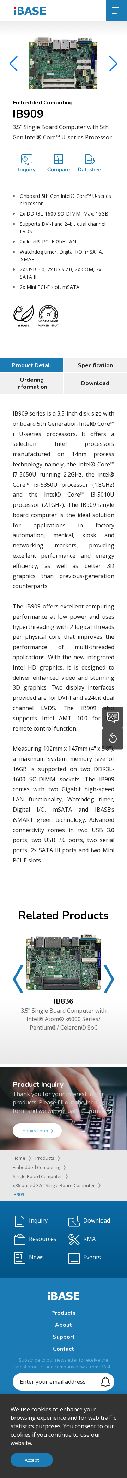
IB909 (18, 1194)
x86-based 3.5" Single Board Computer (54, 1185)
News (36, 1257)
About (63, 1325)
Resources (42, 1239)
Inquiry (38, 1220)
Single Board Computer (37, 1176)
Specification (95, 365)
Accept (32, 1460)
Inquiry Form (35, 1130)
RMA (89, 1239)
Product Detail (32, 365)
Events (92, 1257)
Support (64, 1337)
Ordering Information (31, 383)
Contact (63, 1349)
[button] (113, 64)
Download (95, 383)
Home (19, 1158)
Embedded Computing (36, 1167)
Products (44, 1158)
